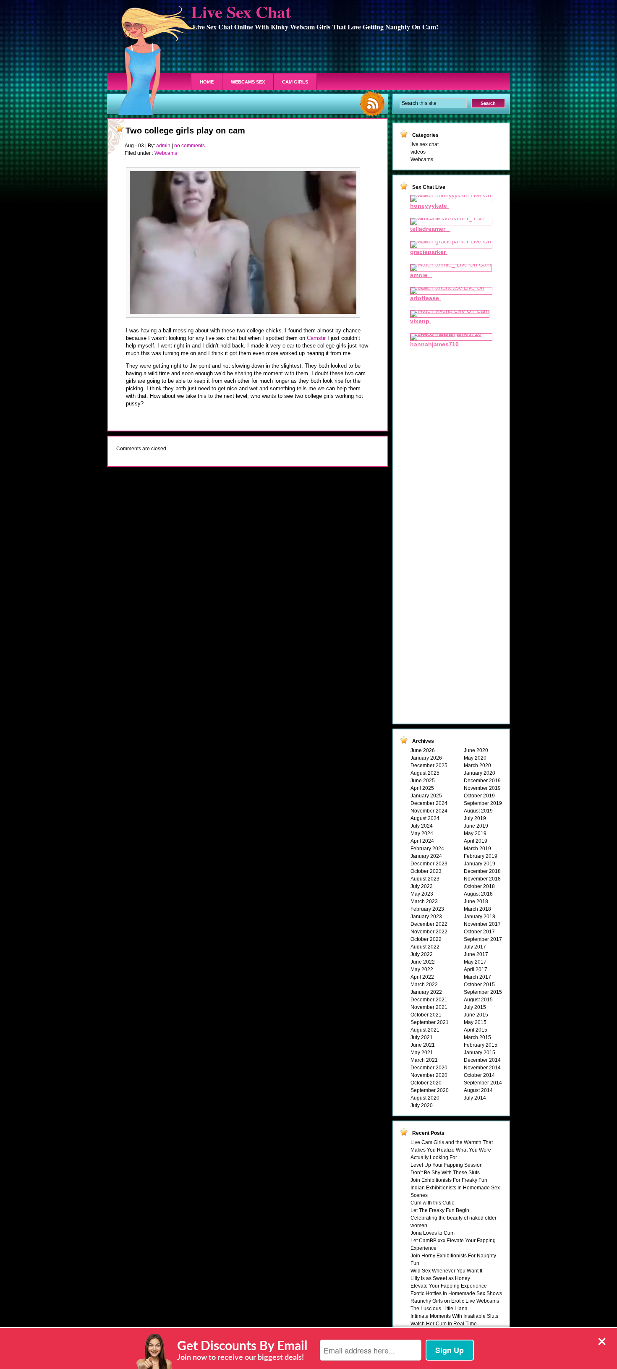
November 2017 (482, 924)
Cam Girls (295, 81)
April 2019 (475, 841)
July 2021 (421, 1037)
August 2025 (424, 773)
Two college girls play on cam (185, 130)
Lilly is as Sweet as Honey (440, 1278)
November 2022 (428, 932)
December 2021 (428, 1000)
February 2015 (480, 1045)
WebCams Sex (248, 81)
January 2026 (426, 758)
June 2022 (422, 962)
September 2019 (483, 803)
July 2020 (421, 1105)
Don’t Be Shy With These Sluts (445, 1173)
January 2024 (426, 856)
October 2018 (479, 886)
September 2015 (483, 992)
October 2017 (479, 932)
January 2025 (426, 796)
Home (207, 81)
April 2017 (475, 969)
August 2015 (478, 1000)
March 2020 (477, 765)
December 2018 (482, 871)
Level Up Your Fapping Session (446, 1165)
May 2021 (421, 1052)
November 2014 (482, 1068)
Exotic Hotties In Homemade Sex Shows (456, 1293)
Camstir (316, 338)
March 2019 (477, 849)
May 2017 (475, 962)
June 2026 (422, 750)
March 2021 (424, 1060)
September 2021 (429, 1022)
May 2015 (475, 1022)
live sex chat (424, 144)
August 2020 (424, 1098)
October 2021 (426, 1015)
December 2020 (428, 1068)
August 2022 (424, 947)
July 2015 (475, 1007)
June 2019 (476, 826)
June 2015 (476, 1015)
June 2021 (422, 1045)
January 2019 (479, 864)
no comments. (190, 146)
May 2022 (421, 969)
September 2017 (483, 939)
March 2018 (477, 909)
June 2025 (422, 781)
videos (418, 152)
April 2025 (422, 788)
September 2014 (483, 1083)
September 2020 (429, 1090)
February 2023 (427, 909)
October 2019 (479, 796)
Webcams (165, 153)
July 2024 (421, 826)
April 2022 (422, 977)
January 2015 (479, 1052)
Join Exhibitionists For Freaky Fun (448, 1180)
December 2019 (482, 781)
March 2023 (424, 901)
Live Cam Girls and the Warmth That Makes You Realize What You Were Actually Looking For (451, 1149)
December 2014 (482, 1060)
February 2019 (480, 856)
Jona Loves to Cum (432, 1233)
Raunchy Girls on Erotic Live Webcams (454, 1301)
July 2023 (421, 886)
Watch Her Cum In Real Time (443, 1324)
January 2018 (479, 917)
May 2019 (475, 833)
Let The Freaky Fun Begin (439, 1210)
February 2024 (427, 849)
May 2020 (475, 758)
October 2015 (479, 985)
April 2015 (475, 1030)
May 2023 (421, 894)
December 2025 (428, 765)
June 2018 (476, 901)
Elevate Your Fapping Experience (448, 1286)
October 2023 (426, 871)
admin (163, 146)
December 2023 (428, 864)
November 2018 (482, 879)
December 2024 (428, 803)
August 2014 (478, 1090)
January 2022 (426, 992)
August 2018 (478, 894)
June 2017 (476, 954)
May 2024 (421, 833)
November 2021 (428, 1007)
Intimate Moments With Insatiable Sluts (454, 1316)
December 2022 (428, 924)
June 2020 (476, 750)
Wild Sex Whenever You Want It (446, 1271)
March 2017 (477, 977)
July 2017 (475, 947)
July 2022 (421, 954)
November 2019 (482, 788)
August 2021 (424, 1030)
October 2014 (479, 1075)
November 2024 (428, 811)
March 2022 (424, 985)
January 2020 (479, 773)
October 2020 (426, 1083)
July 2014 (475, 1098)
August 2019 (478, 811)
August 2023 (424, 879)
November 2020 (428, 1075)
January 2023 (426, 917)
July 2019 (475, 818)
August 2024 (424, 818)
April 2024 (422, 841)
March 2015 (477, 1037)
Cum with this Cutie (432, 1203)
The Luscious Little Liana (439, 1309)
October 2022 (426, 939)
